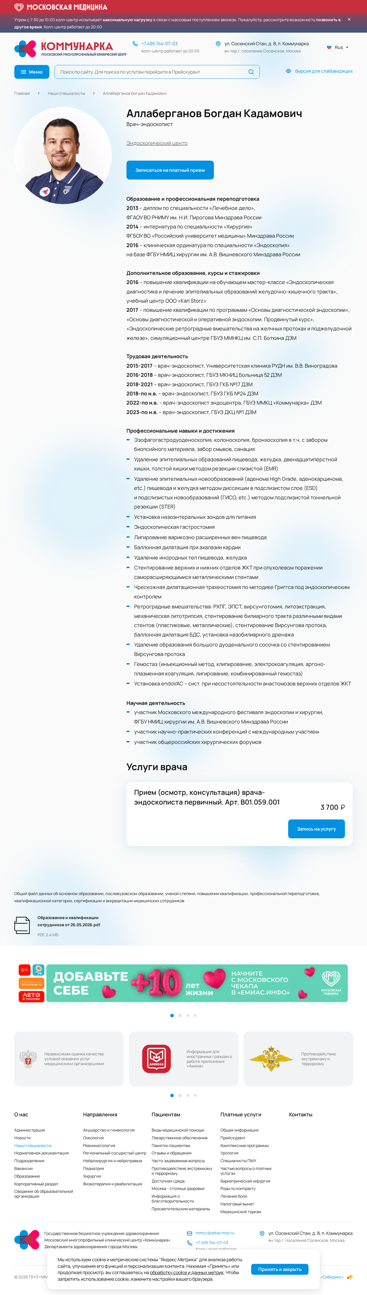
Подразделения (29, 1160)
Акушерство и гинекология (109, 1130)
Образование (27, 1176)
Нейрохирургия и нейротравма (112, 1160)
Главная (22, 93)
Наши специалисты (66, 93)
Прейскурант (232, 1137)
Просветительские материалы (181, 1208)
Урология (229, 1153)
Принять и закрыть (280, 1269)
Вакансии (23, 1168)
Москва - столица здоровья (178, 1188)
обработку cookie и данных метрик (187, 1273)
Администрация (29, 1130)
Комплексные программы (244, 1145)
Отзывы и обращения (172, 1153)
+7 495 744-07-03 (159, 43)
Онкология (93, 1137)
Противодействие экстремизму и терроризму (182, 1171)
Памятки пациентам (171, 1145)
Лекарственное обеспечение (180, 1137)
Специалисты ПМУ (238, 1160)
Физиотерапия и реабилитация (112, 1183)
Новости (22, 1137)
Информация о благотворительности (173, 1198)
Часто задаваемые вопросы (178, 1160)
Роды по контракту (237, 1188)
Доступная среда (168, 1181)
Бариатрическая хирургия (245, 1181)
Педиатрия (93, 1168)
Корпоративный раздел (36, 1183)
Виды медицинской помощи (178, 1130)
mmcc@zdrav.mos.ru (215, 1232)
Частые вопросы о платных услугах (246, 1171)
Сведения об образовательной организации (43, 1193)
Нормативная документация (41, 1153)
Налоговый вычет (237, 1204)
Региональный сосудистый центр (114, 1153)
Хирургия (92, 1176)
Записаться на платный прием (170, 170)
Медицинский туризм (240, 1211)
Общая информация (239, 1130)
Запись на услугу (316, 829)
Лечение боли (233, 1196)
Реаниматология (99, 1145)
